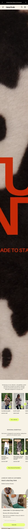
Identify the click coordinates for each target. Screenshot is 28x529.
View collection (14, 419)
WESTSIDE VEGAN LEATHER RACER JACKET (18, 458)
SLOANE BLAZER (5, 411)
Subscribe (14, 524)
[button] (21, 7)
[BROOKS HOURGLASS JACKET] (6, 447)
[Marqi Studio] (10, 7)
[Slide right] (26, 2)
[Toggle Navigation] (3, 7)
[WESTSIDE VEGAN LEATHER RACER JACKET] (18, 447)
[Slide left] (2, 2)
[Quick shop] (10, 407)
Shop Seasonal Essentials (14, 467)
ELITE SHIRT (16, 411)
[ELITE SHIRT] (18, 401)
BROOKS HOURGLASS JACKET (4, 458)
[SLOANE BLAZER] (6, 401)
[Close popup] (24, 496)
